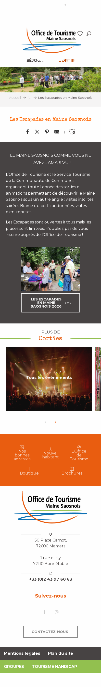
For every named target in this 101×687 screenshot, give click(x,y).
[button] (89, 33)
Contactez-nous (50, 632)
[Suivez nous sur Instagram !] (56, 612)
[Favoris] (81, 33)
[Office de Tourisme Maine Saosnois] (50, 507)
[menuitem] (50, 39)
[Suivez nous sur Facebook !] (44, 612)
